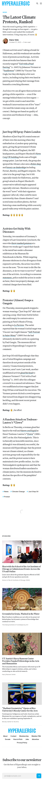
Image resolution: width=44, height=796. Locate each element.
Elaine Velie (14, 40)
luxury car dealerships (16, 167)
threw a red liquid (29, 430)
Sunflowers (9, 70)
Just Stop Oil (33, 491)
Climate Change (18, 491)
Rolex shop (36, 164)
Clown (30, 434)
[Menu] (41, 3)
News (5, 12)
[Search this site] (37, 3)
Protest (7, 497)
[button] (24, 736)
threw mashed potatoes (21, 243)
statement (7, 277)
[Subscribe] (39, 775)
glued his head (26, 372)
